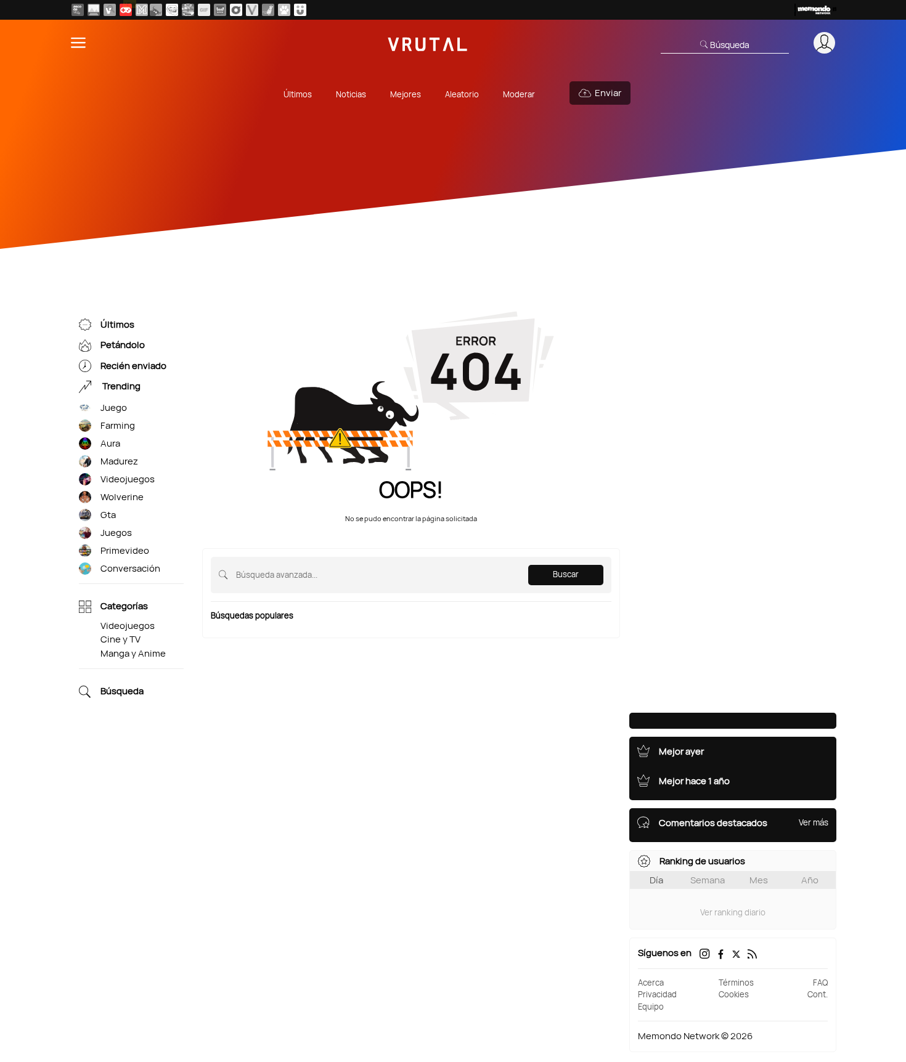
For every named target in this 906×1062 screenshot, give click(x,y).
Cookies (734, 994)
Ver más (813, 822)
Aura (110, 443)
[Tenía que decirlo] (220, 10)
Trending (120, 386)
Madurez (119, 461)
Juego (113, 407)
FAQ (820, 982)
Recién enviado (133, 365)
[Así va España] (156, 10)
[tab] (656, 880)
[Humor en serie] (300, 10)
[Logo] (428, 42)
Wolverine (122, 496)
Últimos (298, 94)
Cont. (817, 994)
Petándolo (122, 345)
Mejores (405, 94)
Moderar (519, 94)
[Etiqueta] (85, 408)
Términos (736, 982)
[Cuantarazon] (94, 10)
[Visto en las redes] (110, 10)
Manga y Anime (133, 653)
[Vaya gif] (204, 10)
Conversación (130, 568)
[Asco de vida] (77, 10)
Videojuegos (127, 478)
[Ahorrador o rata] (268, 10)
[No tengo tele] (188, 10)
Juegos (116, 532)
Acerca (651, 982)
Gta (108, 514)
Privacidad (657, 994)
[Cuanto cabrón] (172, 10)
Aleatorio (462, 94)
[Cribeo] (236, 10)
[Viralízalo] (252, 10)
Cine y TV (120, 639)
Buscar (566, 574)
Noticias (351, 94)
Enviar (608, 92)
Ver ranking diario (732, 912)
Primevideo (124, 550)
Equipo (651, 1006)
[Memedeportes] (142, 10)
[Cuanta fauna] (284, 10)
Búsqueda (122, 691)
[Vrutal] (126, 10)
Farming (117, 425)
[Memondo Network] (815, 10)
